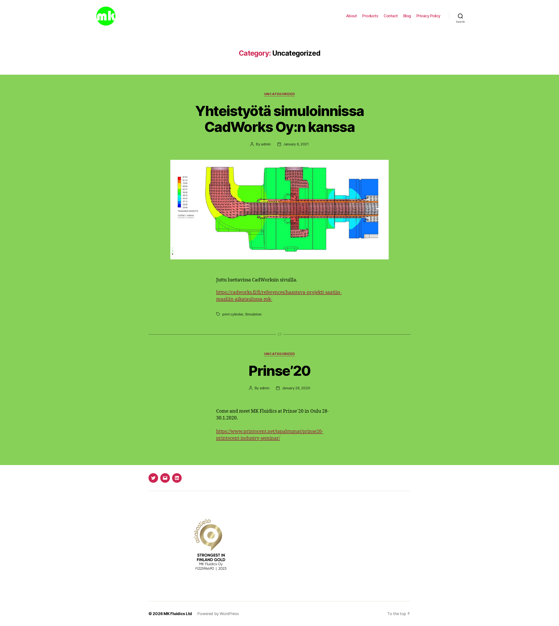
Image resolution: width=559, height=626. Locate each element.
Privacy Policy (428, 16)
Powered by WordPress (218, 613)
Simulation (253, 314)
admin (266, 144)
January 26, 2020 (296, 388)
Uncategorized (279, 94)
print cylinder (232, 314)
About (351, 16)
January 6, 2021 (296, 144)
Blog (407, 16)
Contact (391, 16)
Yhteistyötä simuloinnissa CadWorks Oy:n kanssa (279, 118)
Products (370, 16)
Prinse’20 (279, 370)
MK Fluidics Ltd (178, 613)
